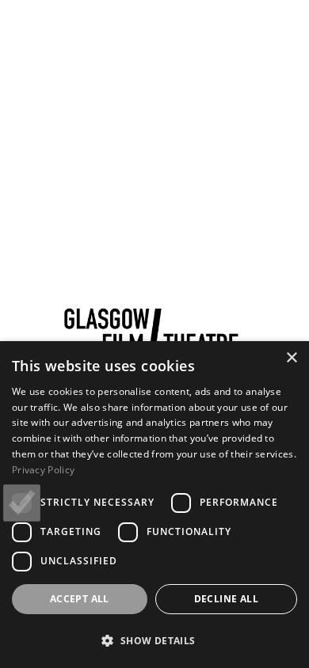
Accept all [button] (79, 598)
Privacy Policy (43, 469)
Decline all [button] (226, 598)
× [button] (291, 358)
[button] (154, 640)
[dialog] (154, 504)
